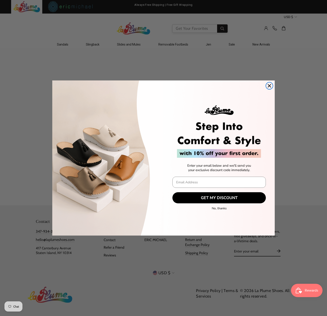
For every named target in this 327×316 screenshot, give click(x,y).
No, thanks (219, 208)
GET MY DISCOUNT (219, 197)
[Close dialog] (269, 85)
